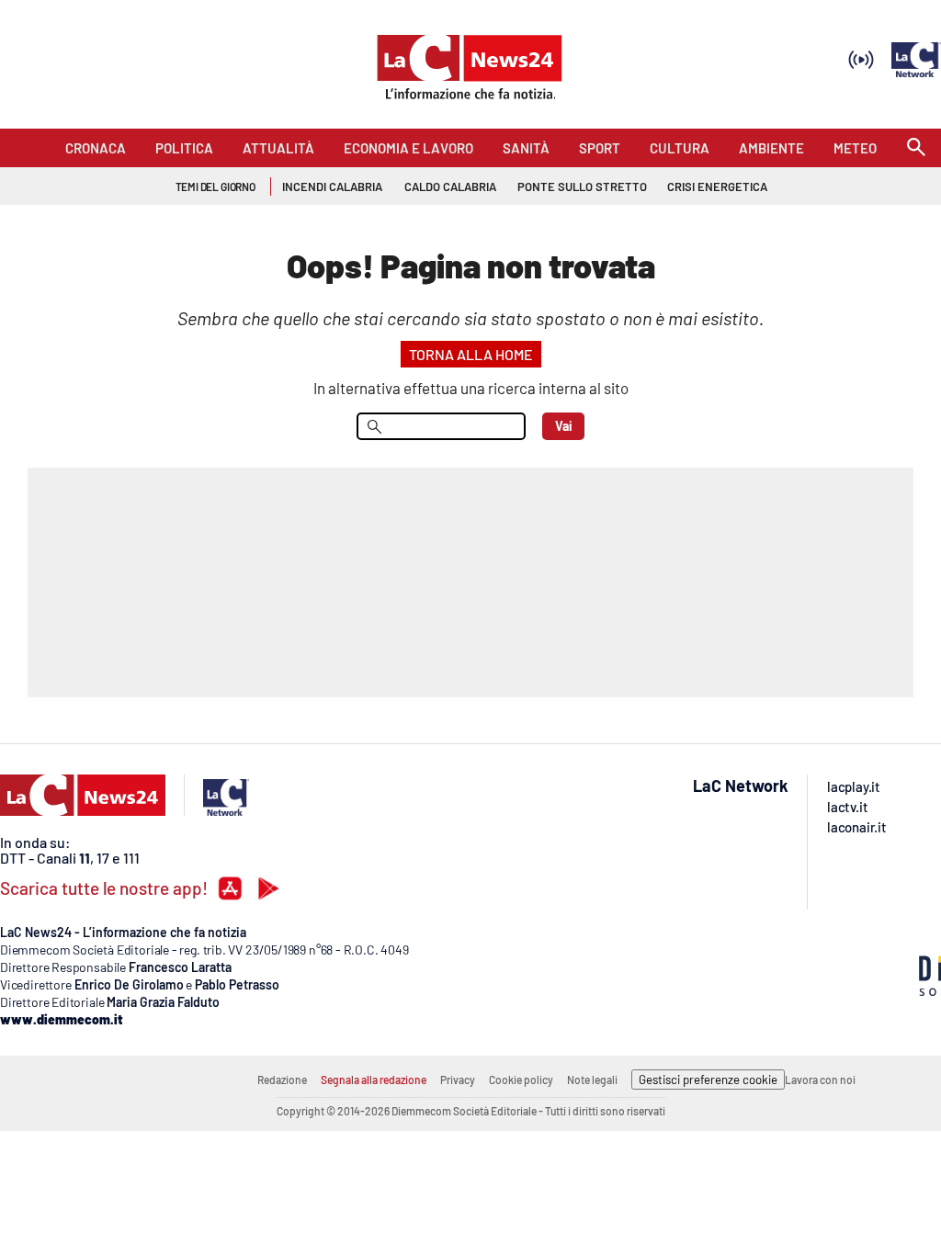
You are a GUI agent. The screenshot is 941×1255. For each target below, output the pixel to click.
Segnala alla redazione (373, 1079)
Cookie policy (521, 1079)
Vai (564, 426)
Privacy (457, 1079)
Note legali (592, 1079)
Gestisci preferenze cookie (708, 1079)
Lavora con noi (820, 1079)
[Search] (916, 148)
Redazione (282, 1079)
